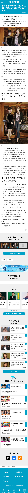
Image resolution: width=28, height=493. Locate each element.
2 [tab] (13, 310)
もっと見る (14, 372)
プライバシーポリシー (8, 481)
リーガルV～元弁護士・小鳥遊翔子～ (17, 219)
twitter (8, 458)
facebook (14, 458)
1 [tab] (11, 310)
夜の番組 (8, 466)
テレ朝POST (14, 2)
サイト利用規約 (20, 476)
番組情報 (10, 259)
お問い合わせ (6, 476)
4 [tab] (16, 310)
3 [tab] (14, 310)
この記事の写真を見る (14, 253)
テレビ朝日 (5, 472)
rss (20, 458)
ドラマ (3, 259)
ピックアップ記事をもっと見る (14, 314)
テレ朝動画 (19, 472)
